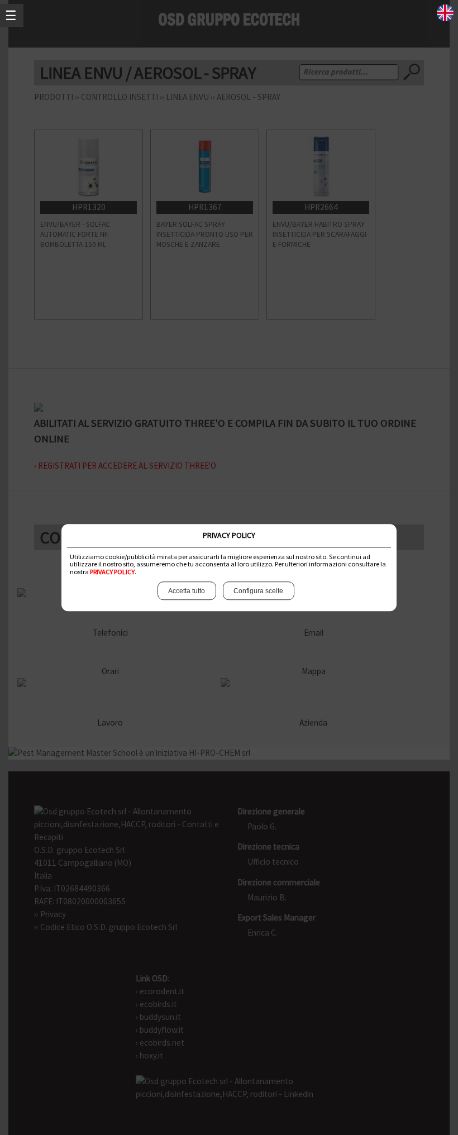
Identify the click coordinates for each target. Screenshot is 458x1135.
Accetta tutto (186, 591)
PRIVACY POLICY (112, 572)
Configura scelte (258, 591)
